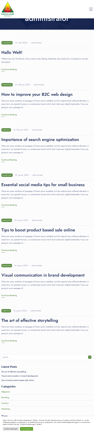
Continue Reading (9, 69)
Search (89, 357)
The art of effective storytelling (29, 320)
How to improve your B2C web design (37, 94)
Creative (6, 130)
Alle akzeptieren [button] (26, 429)
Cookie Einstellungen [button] (11, 429)
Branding (7, 220)
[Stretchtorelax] (7, 9)
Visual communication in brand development (42, 275)
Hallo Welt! (11, 52)
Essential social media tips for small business (43, 185)
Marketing (7, 85)
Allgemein (7, 43)
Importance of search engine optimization (40, 139)
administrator (36, 42)
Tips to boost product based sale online (38, 230)
